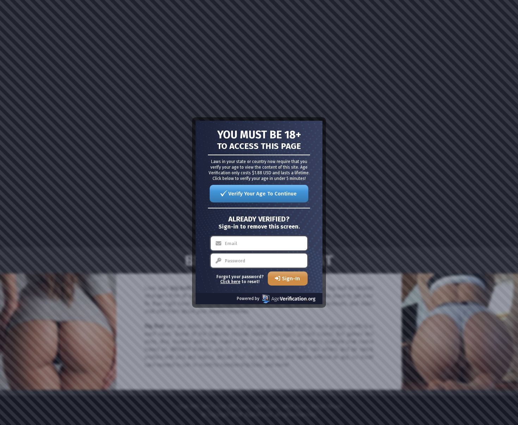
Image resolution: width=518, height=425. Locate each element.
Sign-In (291, 278)
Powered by (248, 298)
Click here (230, 281)
